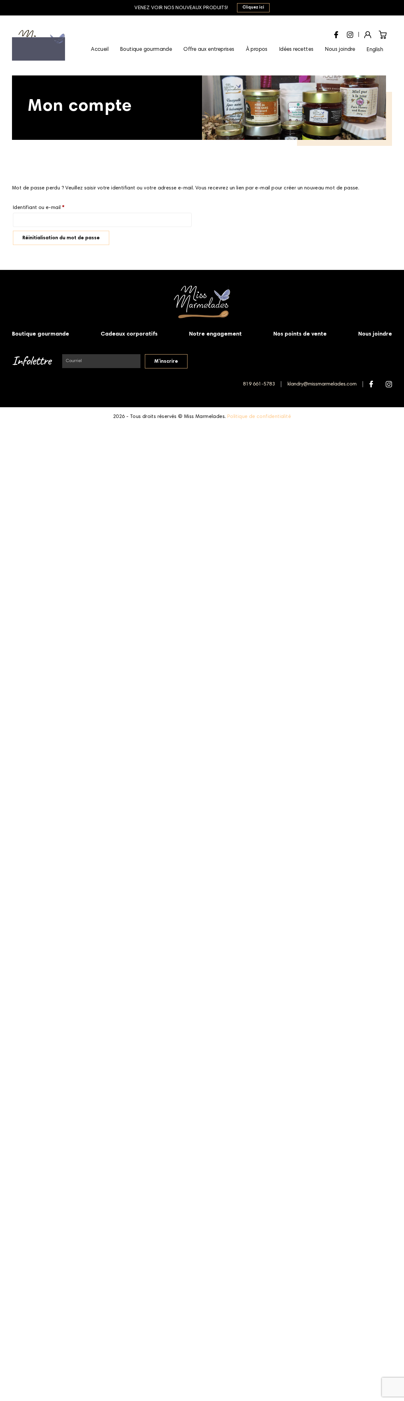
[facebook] (336, 34)
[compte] (367, 34)
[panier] (383, 35)
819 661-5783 (259, 384)
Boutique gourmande (146, 49)
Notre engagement (215, 334)
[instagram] (350, 34)
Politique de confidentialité (259, 416)
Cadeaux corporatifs (129, 334)
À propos (257, 49)
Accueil (100, 49)
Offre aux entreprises (208, 49)
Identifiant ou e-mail (52, 207)
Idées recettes (296, 49)
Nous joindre (340, 49)
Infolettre (31, 361)
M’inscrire (166, 361)
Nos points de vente (300, 334)
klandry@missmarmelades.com (322, 384)
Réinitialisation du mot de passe (61, 238)
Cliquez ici (253, 8)
